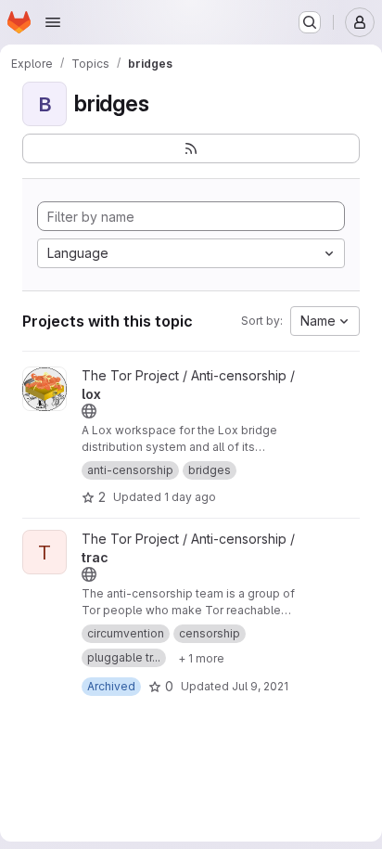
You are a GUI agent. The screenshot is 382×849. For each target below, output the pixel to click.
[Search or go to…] (310, 22)
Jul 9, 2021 (260, 686)
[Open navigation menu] (53, 22)
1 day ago (190, 497)
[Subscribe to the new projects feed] (191, 148)
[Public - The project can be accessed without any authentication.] (89, 411)
